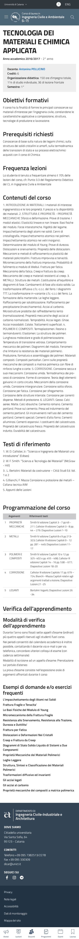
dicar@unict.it (12, 864)
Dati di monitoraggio (15, 913)
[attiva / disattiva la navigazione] (6, 17)
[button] (26, 4)
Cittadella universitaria (17, 832)
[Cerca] (72, 17)
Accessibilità (11, 906)
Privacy (8, 892)
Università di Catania (14, 4)
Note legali (10, 899)
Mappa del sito (12, 920)
